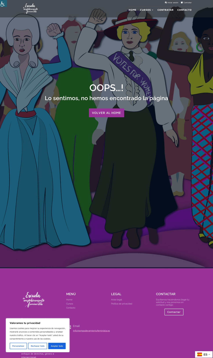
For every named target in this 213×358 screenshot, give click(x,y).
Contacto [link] (184, 10)
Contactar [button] (174, 311)
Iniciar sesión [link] (173, 2)
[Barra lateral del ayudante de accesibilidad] (3, 3)
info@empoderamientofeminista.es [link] (91, 330)
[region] (38, 335)
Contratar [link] (188, 2)
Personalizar (18, 346)
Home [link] (132, 10)
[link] (30, 8)
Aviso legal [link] (116, 299)
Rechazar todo (37, 346)
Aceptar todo (57, 346)
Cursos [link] (145, 10)
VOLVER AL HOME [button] (106, 113)
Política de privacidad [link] (121, 303)
